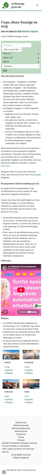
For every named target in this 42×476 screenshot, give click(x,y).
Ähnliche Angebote (30, 31)
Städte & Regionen (21, 458)
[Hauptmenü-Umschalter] (37, 5)
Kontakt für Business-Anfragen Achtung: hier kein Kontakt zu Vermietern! (19, 444)
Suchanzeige (35, 175)
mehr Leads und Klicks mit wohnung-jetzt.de (18, 450)
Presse (21, 437)
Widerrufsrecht (21, 431)
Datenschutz (21, 422)
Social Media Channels (21, 455)
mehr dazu (5, 166)
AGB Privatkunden (21, 425)
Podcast (21, 440)
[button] (4, 472)
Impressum (21, 434)
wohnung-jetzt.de (18, 5)
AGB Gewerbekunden (21, 428)
